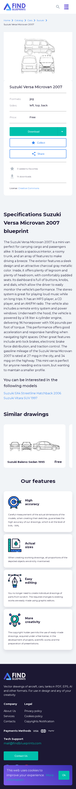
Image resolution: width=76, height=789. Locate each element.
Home (7, 20)
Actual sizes (30, 545)
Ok (64, 775)
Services (9, 716)
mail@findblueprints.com (22, 743)
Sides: (13, 105)
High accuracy (32, 502)
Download (46, 131)
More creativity (32, 620)
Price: (13, 117)
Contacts (9, 721)
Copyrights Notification (39, 721)
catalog (19, 20)
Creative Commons (28, 188)
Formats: (15, 99)
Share (38, 154)
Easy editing (31, 580)
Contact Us (21, 755)
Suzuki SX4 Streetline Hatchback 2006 (32, 393)
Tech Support (13, 739)
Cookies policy (33, 716)
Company (10, 704)
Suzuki (40, 20)
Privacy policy (33, 711)
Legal (28, 704)
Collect (38, 142)
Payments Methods (17, 730)
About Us (10, 711)
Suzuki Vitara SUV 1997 (20, 398)
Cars (29, 20)
